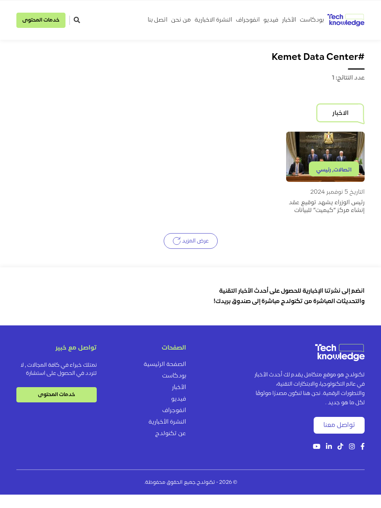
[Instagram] (352, 447)
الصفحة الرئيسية (165, 364)
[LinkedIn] (329, 447)
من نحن (181, 20)
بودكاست (312, 20)
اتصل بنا (157, 20)
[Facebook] (363, 447)
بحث (78, 20)
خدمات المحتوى (41, 20)
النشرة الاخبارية (213, 20)
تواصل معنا (339, 425)
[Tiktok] (340, 447)
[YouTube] (316, 447)
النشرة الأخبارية (167, 422)
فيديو (270, 20)
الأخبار (289, 20)
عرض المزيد (195, 241)
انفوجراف (248, 20)
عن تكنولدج (170, 434)
